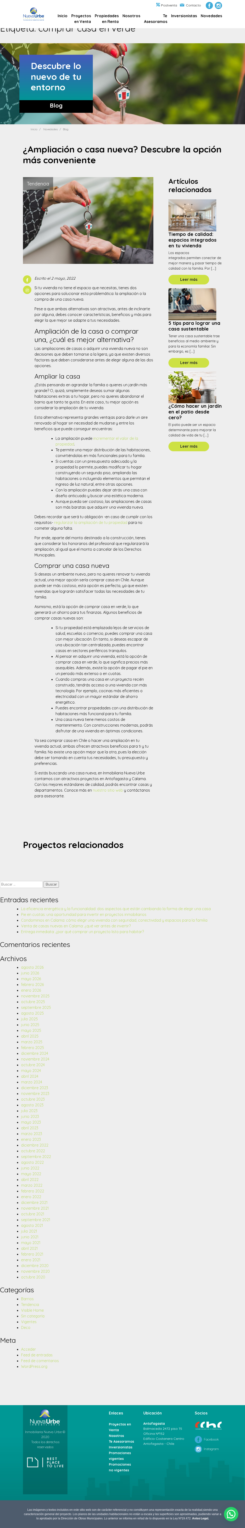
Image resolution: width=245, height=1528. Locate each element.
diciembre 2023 (34, 1087)
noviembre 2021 (35, 1208)
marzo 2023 (31, 1133)
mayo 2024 (31, 1070)
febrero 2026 (32, 984)
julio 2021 (29, 1231)
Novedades (211, 15)
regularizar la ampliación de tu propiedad (90, 522)
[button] (231, 1514)
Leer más (188, 279)
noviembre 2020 (35, 1271)
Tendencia (30, 1304)
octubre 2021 (32, 1214)
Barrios (27, 1298)
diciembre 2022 (34, 1145)
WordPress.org (34, 1366)
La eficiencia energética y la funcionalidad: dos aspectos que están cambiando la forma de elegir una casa (116, 908)
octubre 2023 (33, 1099)
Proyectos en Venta (81, 18)
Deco (25, 1327)
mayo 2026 (31, 978)
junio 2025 (30, 1024)
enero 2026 (31, 990)
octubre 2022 (33, 1150)
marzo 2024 (31, 1082)
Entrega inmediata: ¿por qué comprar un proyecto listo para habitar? (82, 931)
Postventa (169, 5)
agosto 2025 (32, 1013)
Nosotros (131, 15)
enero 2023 (31, 1139)
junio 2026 (30, 973)
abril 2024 (29, 1076)
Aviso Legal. (200, 1518)
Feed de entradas (37, 1355)
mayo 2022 (31, 1173)
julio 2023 (29, 1110)
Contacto (193, 5)
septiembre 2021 (35, 1219)
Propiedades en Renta (107, 18)
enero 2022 (31, 1196)
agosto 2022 (32, 1162)
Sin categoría (33, 1316)
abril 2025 (30, 1036)
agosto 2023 (32, 1105)
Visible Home (32, 1310)
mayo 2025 (31, 1030)
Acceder (28, 1349)
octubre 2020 (33, 1277)
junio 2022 (30, 1168)
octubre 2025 (33, 1001)
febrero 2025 (32, 1047)
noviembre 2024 (35, 1059)
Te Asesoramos (155, 18)
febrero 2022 (32, 1191)
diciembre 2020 (35, 1265)
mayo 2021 (30, 1242)
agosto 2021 (32, 1225)
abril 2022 (30, 1179)
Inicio (62, 15)
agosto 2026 (32, 967)
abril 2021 (29, 1248)
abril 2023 (29, 1128)
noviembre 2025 (35, 996)
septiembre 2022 (36, 1156)
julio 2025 (29, 1019)
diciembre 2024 (34, 1053)
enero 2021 (30, 1259)
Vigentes (29, 1321)
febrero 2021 (32, 1254)
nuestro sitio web (108, 790)
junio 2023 (30, 1116)
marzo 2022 (31, 1185)
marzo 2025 (31, 1041)
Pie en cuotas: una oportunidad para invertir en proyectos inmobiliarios (83, 914)
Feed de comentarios (40, 1360)
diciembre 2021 (34, 1202)
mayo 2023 (31, 1122)
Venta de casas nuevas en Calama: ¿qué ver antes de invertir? (76, 926)
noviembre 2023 (35, 1093)
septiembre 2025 (36, 1007)
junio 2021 (30, 1236)
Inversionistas (184, 15)
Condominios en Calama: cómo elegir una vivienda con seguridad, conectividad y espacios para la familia (114, 920)
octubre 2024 (33, 1064)
